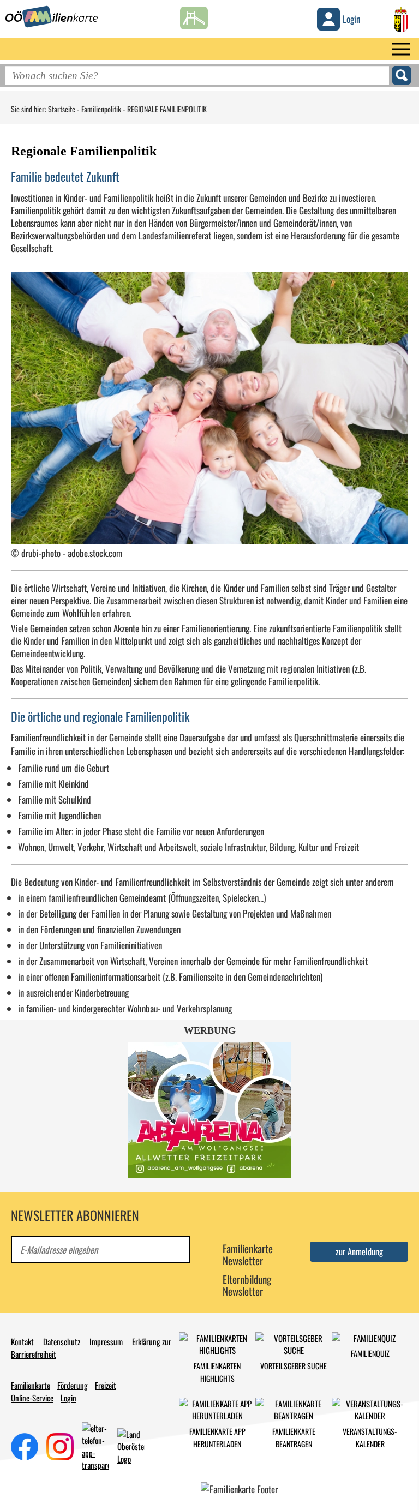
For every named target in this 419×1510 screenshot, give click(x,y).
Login (68, 1398)
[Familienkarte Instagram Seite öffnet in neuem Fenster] (60, 1445)
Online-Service (32, 1398)
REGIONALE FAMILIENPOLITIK (167, 109)
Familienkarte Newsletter (248, 1254)
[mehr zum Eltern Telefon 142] (95, 1445)
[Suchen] (401, 75)
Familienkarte (30, 1385)
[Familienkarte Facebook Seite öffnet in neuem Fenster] (24, 1445)
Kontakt (22, 1341)
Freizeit (105, 1385)
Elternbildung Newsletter (247, 1285)
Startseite (61, 109)
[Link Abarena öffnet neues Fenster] (209, 1110)
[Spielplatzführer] (194, 15)
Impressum (106, 1341)
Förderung (72, 1385)
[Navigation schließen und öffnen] (401, 49)
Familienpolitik (101, 109)
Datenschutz (61, 1341)
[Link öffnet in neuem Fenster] (131, 1445)
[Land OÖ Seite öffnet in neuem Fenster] (401, 18)
